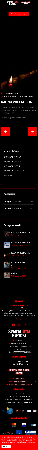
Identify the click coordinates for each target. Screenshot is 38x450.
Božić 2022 (8, 175)
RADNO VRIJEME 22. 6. (12, 157)
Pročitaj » (19, 319)
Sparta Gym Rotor (10, 96)
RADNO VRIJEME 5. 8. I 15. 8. (14, 171)
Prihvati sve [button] (6, 446)
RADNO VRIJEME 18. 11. (12, 162)
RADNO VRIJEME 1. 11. (12, 166)
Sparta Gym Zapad (25, 96)
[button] (19, 7)
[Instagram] (19, 324)
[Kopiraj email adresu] (35, 343)
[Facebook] (13, 324)
